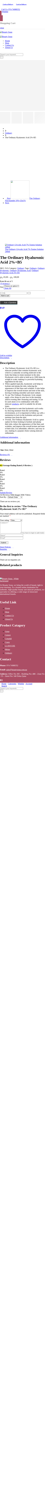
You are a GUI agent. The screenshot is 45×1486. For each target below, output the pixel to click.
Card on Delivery (21, 4)
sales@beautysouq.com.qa (16, 670)
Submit (3, 543)
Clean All (7, 288)
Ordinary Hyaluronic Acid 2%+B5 (19, 271)
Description (5, 358)
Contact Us (9, 45)
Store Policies (5, 547)
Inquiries (3, 549)
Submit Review (6, 493)
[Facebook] (0, 308)
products (15, 404)
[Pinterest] (3, 308)
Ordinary (8, 133)
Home (7, 41)
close (2, 28)
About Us (9, 47)
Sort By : (3, 497)
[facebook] (0, 680)
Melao (7, 649)
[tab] (22, 358)
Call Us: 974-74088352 (10, 9)
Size (2, 287)
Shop (7, 43)
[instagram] (2, 680)
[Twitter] (2, 308)
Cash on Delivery (7, 4)
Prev (22, 199)
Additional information (9, 437)
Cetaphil (8, 639)
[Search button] (1, 57)
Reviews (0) (5, 455)
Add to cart (5, 296)
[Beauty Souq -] (6, 32)
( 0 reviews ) (5, 283)
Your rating (5, 520)
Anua (7, 631)
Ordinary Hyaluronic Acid (20, 270)
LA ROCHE (10, 646)
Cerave (8, 635)
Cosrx (7, 642)
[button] (1, 693)
